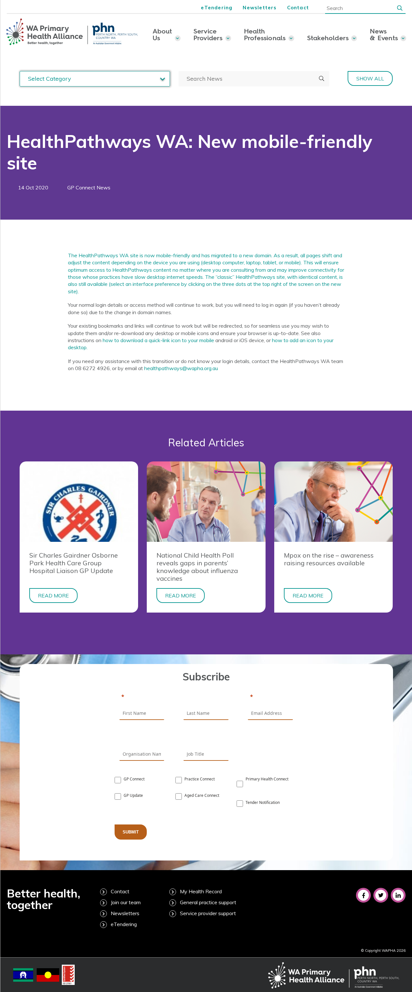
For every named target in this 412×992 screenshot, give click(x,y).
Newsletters (259, 8)
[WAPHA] (72, 32)
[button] (399, 7)
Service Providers (208, 34)
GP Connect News (88, 187)
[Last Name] (206, 697)
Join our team (126, 902)
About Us (162, 34)
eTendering (216, 8)
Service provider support (208, 913)
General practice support (208, 902)
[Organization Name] (141, 738)
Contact (298, 8)
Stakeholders (328, 37)
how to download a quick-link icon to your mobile (159, 340)
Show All (370, 78)
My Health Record (201, 891)
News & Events (384, 34)
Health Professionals (265, 34)
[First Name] (141, 697)
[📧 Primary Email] (270, 697)
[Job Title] (206, 738)
